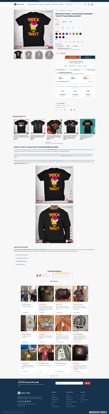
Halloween (69, 10)
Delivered (88, 94)
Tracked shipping (61, 69)
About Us (68, 395)
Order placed (62, 94)
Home (56, 10)
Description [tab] (49, 143)
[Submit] (85, 4)
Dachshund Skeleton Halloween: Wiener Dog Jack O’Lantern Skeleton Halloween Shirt (70, 137)
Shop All (29, 4)
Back (68, 46)
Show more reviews (54, 375)
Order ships (75, 94)
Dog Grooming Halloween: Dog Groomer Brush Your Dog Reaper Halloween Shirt (54, 137)
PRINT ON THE (58, 44)
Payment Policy (69, 399)
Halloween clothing (19, 163)
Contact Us (83, 395)
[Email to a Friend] (74, 110)
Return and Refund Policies (71, 401)
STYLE (56, 19)
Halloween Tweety (52, 149)
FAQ (81, 401)
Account (82, 397)
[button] (88, 4)
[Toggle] (15, 255)
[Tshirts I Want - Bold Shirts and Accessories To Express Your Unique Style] (20, 4)
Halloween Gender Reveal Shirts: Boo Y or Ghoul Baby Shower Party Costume (21, 137)
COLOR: (57, 31)
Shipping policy (91, 81)
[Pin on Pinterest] (71, 110)
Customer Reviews (55, 406)
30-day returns (76, 69)
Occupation (47, 4)
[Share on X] (67, 110)
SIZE (56, 39)
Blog (53, 404)
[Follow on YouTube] (30, 401)
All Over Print (55, 4)
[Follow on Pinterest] (25, 401)
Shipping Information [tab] (57, 143)
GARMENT (57, 24)
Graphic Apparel (55, 399)
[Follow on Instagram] (21, 401)
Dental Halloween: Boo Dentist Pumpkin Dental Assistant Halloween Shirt (87, 137)
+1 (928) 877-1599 (21, 405)
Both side (75, 46)
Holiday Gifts (35, 4)
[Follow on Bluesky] (28, 401)
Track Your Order (84, 399)
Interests (41, 4)
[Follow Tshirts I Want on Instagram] (64, 110)
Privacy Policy (69, 404)
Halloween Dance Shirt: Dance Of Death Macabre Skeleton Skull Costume (37, 137)
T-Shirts (68, 105)
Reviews (61, 4)
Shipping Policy (69, 397)
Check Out (88, 57)
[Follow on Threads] (23, 401)
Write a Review (54, 281)
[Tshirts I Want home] (24, 393)
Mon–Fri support (91, 69)
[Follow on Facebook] (18, 401)
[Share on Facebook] (61, 110)
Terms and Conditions (70, 406)
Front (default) (59, 46)
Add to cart (72, 57)
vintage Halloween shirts (66, 155)
